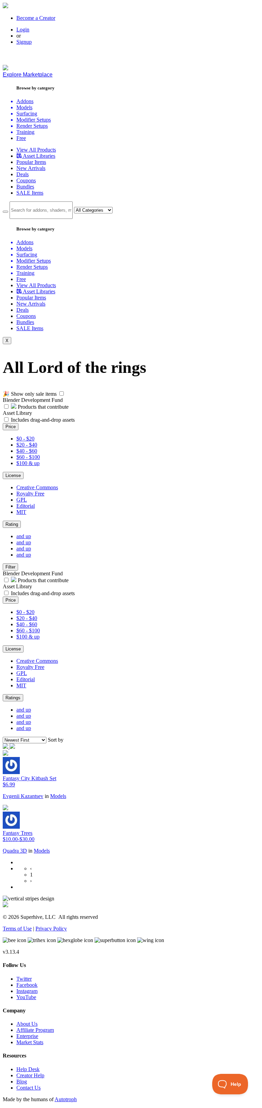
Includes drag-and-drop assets (43, 420)
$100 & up (28, 463)
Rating (11, 524)
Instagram (27, 991)
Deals (22, 174)
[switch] (61, 393)
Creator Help (30, 1075)
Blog (21, 1081)
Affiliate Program (35, 1030)
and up (23, 536)
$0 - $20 (25, 438)
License (13, 475)
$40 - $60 (26, 451)
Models (58, 796)
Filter (10, 567)
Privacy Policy (51, 928)
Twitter (24, 979)
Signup (24, 42)
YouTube (26, 997)
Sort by (55, 740)
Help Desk (28, 1069)
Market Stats (29, 1042)
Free (21, 138)
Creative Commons (37, 487)
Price (10, 426)
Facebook (27, 985)
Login (22, 29)
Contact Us (28, 1088)
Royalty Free (30, 493)
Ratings (12, 697)
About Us (27, 1024)
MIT (21, 512)
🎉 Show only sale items (30, 394)
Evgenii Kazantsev (23, 796)
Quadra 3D (15, 851)
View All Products (36, 150)
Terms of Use (17, 928)
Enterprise (27, 1036)
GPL (21, 500)
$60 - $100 (28, 457)
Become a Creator (35, 18)
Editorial (25, 506)
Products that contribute (42, 407)
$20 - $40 (26, 445)
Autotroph (66, 1099)
